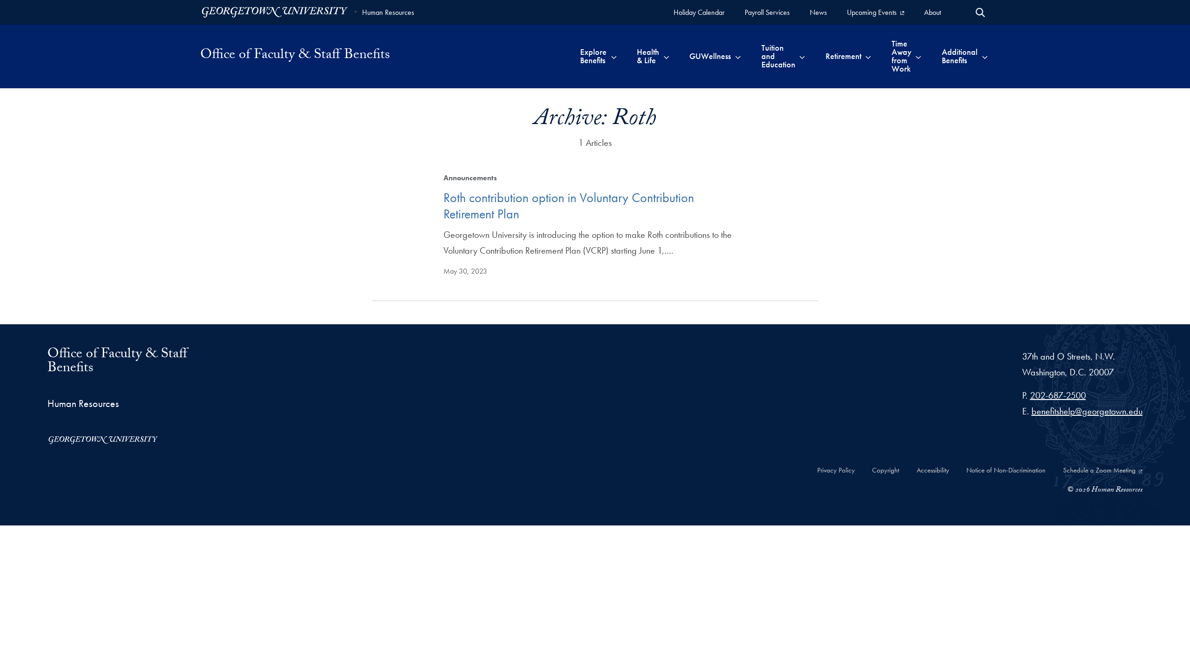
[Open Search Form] (980, 12)
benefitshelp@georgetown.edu (1087, 411)
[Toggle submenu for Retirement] (868, 56)
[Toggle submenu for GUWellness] (738, 56)
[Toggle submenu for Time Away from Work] (918, 56)
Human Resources (388, 12)
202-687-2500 (1058, 395)
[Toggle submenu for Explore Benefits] (614, 56)
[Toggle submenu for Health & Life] (666, 56)
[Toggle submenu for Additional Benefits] (985, 56)
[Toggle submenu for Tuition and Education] (802, 56)
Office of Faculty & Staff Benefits (295, 56)
